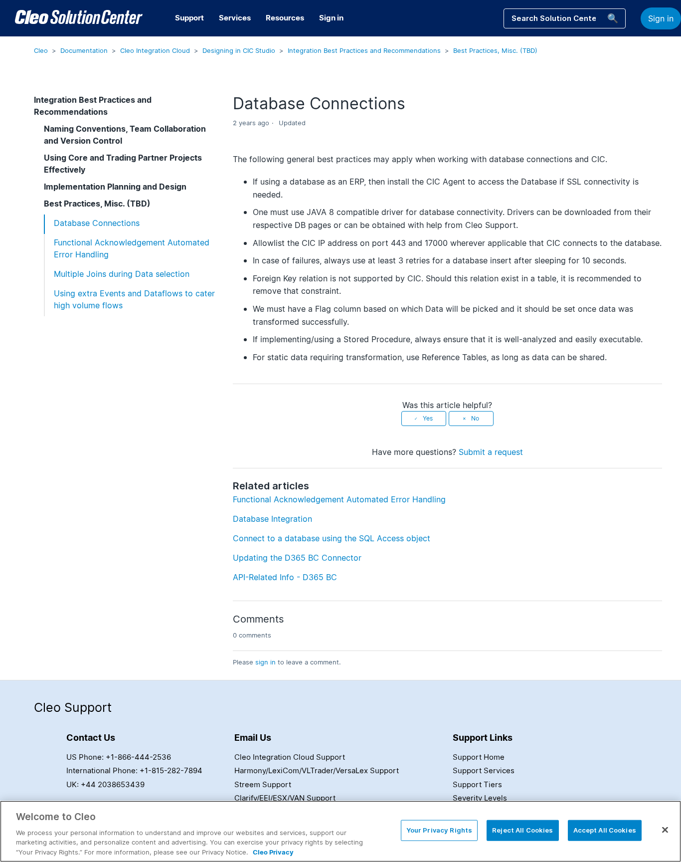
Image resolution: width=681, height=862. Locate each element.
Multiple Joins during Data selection (121, 273)
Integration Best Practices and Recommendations (364, 50)
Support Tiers (477, 784)
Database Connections (97, 222)
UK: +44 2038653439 (105, 784)
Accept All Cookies (604, 830)
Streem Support (262, 784)
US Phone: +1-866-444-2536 (118, 757)
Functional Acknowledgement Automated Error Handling (131, 248)
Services (235, 17)
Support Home (479, 757)
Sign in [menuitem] (331, 17)
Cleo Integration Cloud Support (289, 757)
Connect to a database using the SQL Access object (331, 538)
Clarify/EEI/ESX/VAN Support (285, 798)
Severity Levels (480, 798)
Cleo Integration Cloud (155, 50)
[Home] (79, 18)
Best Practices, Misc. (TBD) (495, 50)
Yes (428, 418)
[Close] (665, 830)
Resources (285, 17)
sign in (265, 661)
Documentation (84, 50)
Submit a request (491, 451)
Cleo (41, 50)
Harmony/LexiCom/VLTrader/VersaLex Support (316, 770)
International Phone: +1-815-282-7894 (134, 770)
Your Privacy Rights (439, 830)
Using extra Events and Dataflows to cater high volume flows (134, 299)
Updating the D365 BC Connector (297, 557)
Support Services (483, 770)
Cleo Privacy (273, 851)
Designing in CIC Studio (238, 50)
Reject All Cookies (522, 830)
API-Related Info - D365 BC (285, 577)
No (475, 418)
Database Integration (272, 518)
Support (189, 17)
